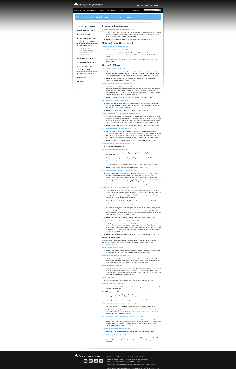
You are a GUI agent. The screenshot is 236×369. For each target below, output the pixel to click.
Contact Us (110, 359)
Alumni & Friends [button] (134, 10)
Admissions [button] (77, 10)
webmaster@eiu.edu (136, 356)
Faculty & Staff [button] (111, 10)
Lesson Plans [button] (81, 77)
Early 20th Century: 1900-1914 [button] (86, 42)
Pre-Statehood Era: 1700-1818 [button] (86, 27)
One (115, 292)
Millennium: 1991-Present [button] (85, 73)
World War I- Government (83, 48)
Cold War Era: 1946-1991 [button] (84, 70)
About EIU (122, 359)
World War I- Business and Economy (86, 52)
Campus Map (110, 361)
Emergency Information (131, 359)
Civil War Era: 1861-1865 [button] (84, 34)
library (156, 5)
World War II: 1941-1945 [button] (84, 66)
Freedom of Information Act (121, 361)
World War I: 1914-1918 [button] (83, 46)
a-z (138, 5)
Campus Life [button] (122, 10)
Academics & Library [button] (90, 10)
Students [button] (101, 10)
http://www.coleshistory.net (109, 244)
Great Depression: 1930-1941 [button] (85, 62)
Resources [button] (80, 81)
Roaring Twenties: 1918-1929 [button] (85, 58)
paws (151, 5)
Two (119, 292)
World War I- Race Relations (83, 54)
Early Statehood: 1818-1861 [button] (85, 30)
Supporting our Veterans (135, 361)
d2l (160, 5)
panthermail (144, 5)
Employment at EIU (143, 359)
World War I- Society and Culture (85, 50)
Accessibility (116, 359)
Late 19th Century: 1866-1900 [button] (86, 38)
